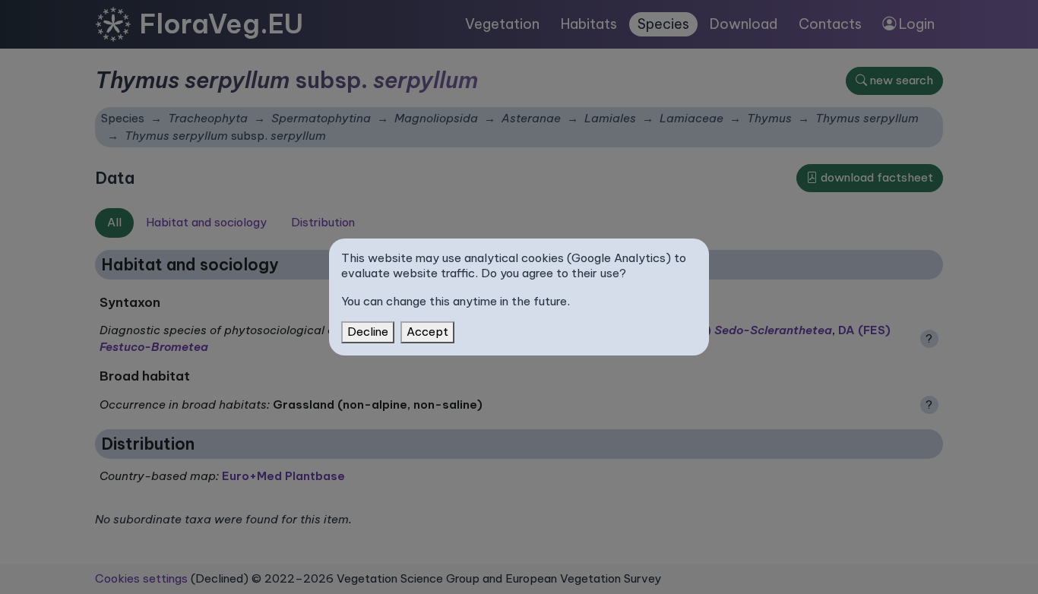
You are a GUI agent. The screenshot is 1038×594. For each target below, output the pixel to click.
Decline (367, 331)
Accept (427, 331)
